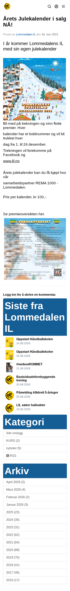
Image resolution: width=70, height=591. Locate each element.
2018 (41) (12, 565)
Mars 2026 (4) (15, 489)
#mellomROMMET (29, 364)
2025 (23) (12, 512)
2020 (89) (12, 550)
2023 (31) (12, 527)
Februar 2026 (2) (17, 497)
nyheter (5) (13, 448)
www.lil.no (11, 161)
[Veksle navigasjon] (63, 6)
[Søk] (49, 6)
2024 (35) (12, 519)
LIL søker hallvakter (30, 405)
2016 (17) (12, 580)
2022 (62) (12, 534)
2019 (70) (12, 557)
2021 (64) (12, 542)
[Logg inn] (56, 6)
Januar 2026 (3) (17, 504)
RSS (12, 455)
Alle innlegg (14, 433)
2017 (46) (12, 572)
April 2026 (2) (15, 482)
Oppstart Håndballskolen (34, 339)
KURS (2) (13, 440)
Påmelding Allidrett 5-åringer (37, 392)
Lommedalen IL (25, 34)
